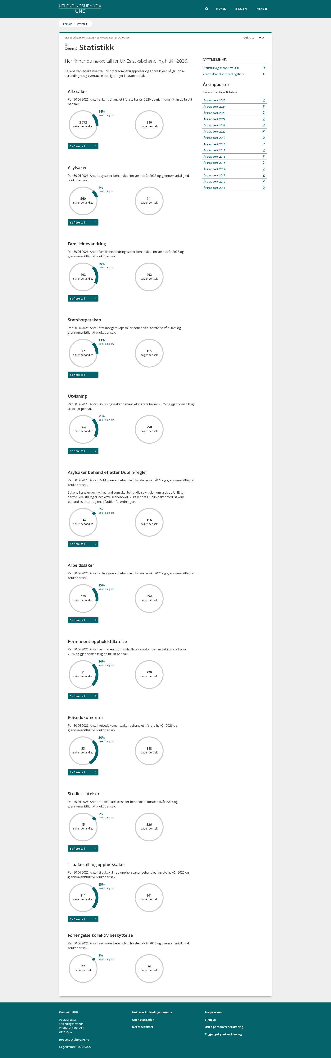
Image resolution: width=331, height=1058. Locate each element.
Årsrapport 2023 (214, 113)
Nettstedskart (142, 1027)
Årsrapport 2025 (214, 100)
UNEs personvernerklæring (224, 1027)
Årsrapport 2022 (214, 119)
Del (263, 37)
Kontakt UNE (68, 1012)
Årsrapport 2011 (214, 188)
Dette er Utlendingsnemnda (152, 1012)
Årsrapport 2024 (214, 106)
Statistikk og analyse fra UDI (221, 68)
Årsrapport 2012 (214, 181)
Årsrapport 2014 (214, 169)
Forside (67, 24)
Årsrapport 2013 (214, 175)
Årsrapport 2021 (214, 125)
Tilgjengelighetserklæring (223, 1034)
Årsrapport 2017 (214, 150)
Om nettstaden (143, 1019)
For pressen (213, 1012)
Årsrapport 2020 (214, 131)
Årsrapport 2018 (214, 144)
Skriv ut (250, 37)
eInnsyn (210, 1019)
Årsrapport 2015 (214, 163)
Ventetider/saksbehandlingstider (224, 74)
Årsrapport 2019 (214, 138)
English (241, 8)
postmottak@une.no (74, 1039)
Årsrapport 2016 (214, 156)
